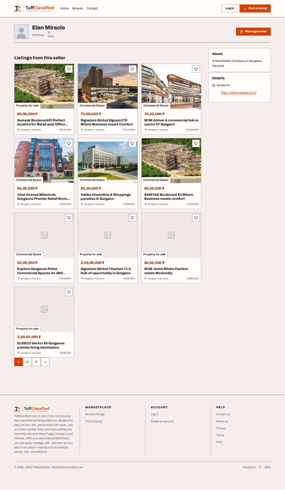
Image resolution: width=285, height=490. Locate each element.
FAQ (219, 442)
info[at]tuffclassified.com (67, 467)
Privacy (221, 428)
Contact (92, 8)
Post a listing (93, 421)
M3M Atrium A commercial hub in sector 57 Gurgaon (171, 122)
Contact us (223, 414)
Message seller (256, 31)
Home (64, 8)
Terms (220, 435)
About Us (222, 421)
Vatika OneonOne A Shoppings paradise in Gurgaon (106, 197)
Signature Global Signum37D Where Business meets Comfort (107, 122)
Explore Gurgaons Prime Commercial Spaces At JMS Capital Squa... (40, 273)
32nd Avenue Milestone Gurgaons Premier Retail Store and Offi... (42, 199)
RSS (268, 467)
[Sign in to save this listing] (69, 69)
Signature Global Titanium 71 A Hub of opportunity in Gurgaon (106, 271)
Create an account (162, 421)
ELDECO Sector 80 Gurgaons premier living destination (41, 345)
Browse (77, 8)
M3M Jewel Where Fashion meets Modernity (166, 271)
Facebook (249, 467)
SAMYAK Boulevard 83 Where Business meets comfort (168, 197)
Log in (230, 8)
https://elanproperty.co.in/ (238, 92)
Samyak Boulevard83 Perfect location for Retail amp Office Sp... (41, 124)
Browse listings (95, 414)
